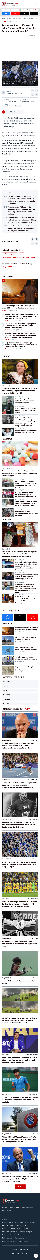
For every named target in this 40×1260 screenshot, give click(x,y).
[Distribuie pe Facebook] (36, 90)
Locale (7, 320)
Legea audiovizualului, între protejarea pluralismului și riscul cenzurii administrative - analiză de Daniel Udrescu (21, 345)
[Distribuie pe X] (36, 94)
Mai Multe (20, 1187)
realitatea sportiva (10, 254)
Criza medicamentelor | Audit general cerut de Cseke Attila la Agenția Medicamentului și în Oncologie (20, 473)
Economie (8, 330)
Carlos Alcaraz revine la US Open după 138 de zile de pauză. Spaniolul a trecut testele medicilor (20, 1099)
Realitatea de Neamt (7, 1225)
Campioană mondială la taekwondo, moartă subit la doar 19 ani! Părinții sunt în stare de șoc (19, 943)
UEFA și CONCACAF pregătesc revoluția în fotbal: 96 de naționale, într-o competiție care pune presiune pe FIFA (19, 1139)
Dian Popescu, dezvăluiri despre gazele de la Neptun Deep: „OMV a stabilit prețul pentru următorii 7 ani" (21, 326)
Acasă (4, 18)
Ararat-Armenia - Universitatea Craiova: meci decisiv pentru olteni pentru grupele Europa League (21, 228)
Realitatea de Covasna (8, 1228)
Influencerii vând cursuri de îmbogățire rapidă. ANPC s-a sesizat (25, 410)
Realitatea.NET (33, 819)
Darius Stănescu (33, 740)
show (22, 254)
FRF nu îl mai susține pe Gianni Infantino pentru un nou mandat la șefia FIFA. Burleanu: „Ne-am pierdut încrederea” (21, 199)
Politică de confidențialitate (28, 1207)
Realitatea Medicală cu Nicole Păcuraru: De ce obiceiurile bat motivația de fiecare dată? (26, 504)
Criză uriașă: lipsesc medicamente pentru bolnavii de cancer (26, 513)
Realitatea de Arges (7, 1238)
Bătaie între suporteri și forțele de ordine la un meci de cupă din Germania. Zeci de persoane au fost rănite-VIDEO (19, 1020)
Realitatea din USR (21, 1225)
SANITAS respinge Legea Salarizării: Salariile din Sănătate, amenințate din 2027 (26, 494)
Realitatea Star (19, 1222)
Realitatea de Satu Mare (8, 1241)
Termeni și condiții (14, 1207)
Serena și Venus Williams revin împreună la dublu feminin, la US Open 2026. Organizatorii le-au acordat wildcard (22, 210)
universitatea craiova (10, 258)
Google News (7, 266)
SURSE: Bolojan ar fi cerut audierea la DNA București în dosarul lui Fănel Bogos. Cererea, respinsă (26, 600)
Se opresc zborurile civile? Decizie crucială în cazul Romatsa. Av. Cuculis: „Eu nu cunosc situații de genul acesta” (25, 588)
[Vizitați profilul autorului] (3, 92)
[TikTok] (34, 13)
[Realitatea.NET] (10, 4)
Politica (7, 349)
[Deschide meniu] (36, 3)
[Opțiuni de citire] (36, 1256)
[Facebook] (6, 13)
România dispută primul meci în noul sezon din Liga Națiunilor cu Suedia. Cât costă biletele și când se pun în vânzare (19, 904)
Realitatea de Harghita (26, 1231)
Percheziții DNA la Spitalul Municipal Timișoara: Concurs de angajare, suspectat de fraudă (26, 484)
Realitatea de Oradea (22, 1228)
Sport (14, 18)
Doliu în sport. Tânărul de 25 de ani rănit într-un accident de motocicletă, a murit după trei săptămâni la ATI (22, 219)
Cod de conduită (6, 1211)
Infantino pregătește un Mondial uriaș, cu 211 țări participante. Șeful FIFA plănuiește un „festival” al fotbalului (20, 1178)
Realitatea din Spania (23, 1241)
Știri (10, 18)
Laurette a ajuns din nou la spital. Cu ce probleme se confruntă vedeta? (25, 401)
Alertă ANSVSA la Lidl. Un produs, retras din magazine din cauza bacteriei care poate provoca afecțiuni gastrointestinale (20, 335)
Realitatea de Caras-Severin (9, 1231)
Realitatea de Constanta (9, 1235)
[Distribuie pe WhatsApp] (32, 94)
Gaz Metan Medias (28, 258)
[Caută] (31, 4)
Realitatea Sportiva (15, 93)
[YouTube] (15, 13)
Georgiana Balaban (31, 1054)
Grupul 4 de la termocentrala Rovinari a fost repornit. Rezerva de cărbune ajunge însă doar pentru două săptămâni (21, 316)
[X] (24, 13)
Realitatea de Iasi (20, 1238)
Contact (4, 1207)
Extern (4, 311)
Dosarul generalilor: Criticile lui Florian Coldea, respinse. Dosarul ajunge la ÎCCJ (26, 577)
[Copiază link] (32, 90)
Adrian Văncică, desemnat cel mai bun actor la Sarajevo (26, 432)
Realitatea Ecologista (31, 1222)
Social (7, 339)
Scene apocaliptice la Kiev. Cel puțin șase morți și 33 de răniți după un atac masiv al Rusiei (19, 307)
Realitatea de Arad (23, 1235)
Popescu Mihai (33, 938)
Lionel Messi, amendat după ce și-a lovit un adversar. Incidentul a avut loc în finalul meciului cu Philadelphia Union (19, 1060)
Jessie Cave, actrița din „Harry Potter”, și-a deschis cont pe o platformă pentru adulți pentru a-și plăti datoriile (19, 390)
